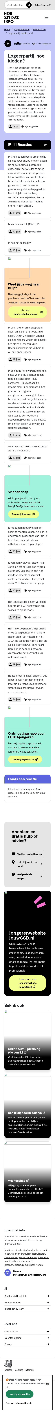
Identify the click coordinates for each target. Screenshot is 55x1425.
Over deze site (11, 1331)
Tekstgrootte (42, 4)
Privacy (8, 1344)
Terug (12, 44)
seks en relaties (41, 1249)
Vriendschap (39, 29)
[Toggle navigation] (46, 17)
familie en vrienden (13, 1249)
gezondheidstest (12, 1264)
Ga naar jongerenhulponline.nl (28, 312)
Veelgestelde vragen (25, 876)
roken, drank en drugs (15, 1253)
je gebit (41, 1253)
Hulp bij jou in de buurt (27, 864)
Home (7, 29)
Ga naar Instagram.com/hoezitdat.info (29, 1272)
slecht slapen (11, 1257)
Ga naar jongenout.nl (27, 760)
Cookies (19, 1369)
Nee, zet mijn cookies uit (19, 1403)
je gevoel (28, 1249)
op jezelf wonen (35, 1264)
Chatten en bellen (27, 854)
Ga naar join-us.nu (21, 515)
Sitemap (30, 1369)
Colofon (8, 1369)
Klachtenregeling (12, 1337)
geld (24, 1264)
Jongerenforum (21, 29)
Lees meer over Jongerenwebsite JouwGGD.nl (32, 983)
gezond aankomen (27, 1257)
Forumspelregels (12, 1302)
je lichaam (32, 1253)
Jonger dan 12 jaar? (14, 1308)
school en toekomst (22, 1261)
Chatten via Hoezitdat (15, 1296)
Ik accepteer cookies (19, 1394)
